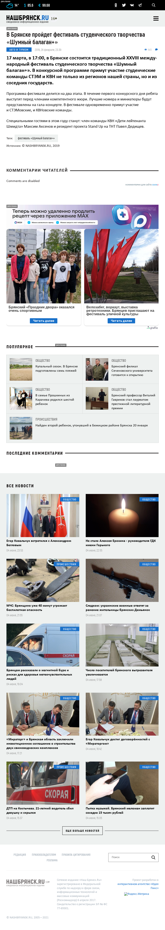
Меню (156, 18)
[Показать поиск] (154, 5)
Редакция (20, 854)
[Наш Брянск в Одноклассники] (116, 5)
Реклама (52, 860)
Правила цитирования (76, 854)
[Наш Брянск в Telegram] (140, 5)
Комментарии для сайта (142, 185)
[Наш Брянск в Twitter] (124, 5)
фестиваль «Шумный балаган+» (36, 138)
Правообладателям (44, 854)
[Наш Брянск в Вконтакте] (132, 5)
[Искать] (153, 857)
